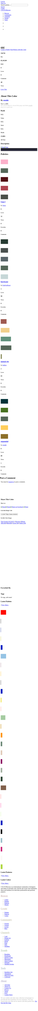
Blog (5, 928)
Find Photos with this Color (18, 49)
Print (5, 943)
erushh (5, 100)
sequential (4, 441)
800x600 (9, 523)
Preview (17, 521)
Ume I (3, 202)
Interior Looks (8, 957)
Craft (5, 936)
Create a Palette (5, 49)
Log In (3, 1)
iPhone (23, 521)
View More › (5, 605)
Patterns (6, 903)
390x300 (3, 523)
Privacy (6, 990)
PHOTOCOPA (8, 975)
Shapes (6, 904)
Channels (7, 16)
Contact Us (7, 988)
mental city (5, 362)
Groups (6, 925)
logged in (11, 482)
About (4, 981)
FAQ (5, 993)
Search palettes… (6, 5)
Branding (7, 954)
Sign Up (3, 3)
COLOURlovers (6, 10)
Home (6, 941)
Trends (6, 18)
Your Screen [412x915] (7, 521)
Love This (4, 89)
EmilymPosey (7, 285)
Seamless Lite (8, 972)
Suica (4, 205)
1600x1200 (22, 523)
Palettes (6, 901)
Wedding (7, 946)
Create (3, 8)
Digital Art (7, 938)
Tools (6, 20)
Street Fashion (8, 961)
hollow (5, 365)
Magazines (7, 959)
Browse (6, 13)
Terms (6, 991)
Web (5, 945)
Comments (3, 78)
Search (3, 7)
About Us (7, 986)
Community (7, 15)
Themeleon (7, 974)
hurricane (4, 282)
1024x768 (15, 523)
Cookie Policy (8, 995)
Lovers (6, 927)
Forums (6, 923)
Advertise (7, 985)
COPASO (7, 977)
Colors (6, 899)
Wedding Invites (9, 964)
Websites (7, 962)
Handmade (7, 956)
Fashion (6, 940)
